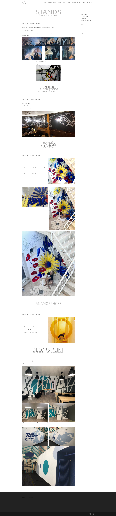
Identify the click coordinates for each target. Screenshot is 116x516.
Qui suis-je (83, 18)
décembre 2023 (26, 501)
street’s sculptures (75, 2)
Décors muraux (61, 2)
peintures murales (26, 357)
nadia (24, 23)
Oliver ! (82, 24)
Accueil (44, 2)
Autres (83, 2)
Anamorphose (25, 311)
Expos (68, 2)
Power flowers (25, 152)
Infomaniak (42, 514)
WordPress (30, 514)
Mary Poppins (84, 14)
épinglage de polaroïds (27, 96)
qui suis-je (89, 2)
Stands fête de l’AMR (26, 20)
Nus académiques (85, 16)
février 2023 (25, 503)
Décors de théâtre (52, 2)
